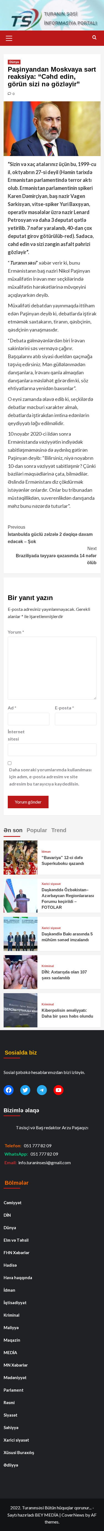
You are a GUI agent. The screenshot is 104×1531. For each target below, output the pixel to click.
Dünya (14, 62)
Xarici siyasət (51, 883)
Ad (12, 707)
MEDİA (10, 1352)
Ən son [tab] (13, 830)
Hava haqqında (18, 1277)
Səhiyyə (11, 1427)
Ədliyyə (11, 1464)
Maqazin (12, 1339)
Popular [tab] (37, 830)
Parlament (14, 1389)
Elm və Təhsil (16, 1240)
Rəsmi (9, 1402)
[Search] (94, 37)
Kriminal (48, 966)
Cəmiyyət (13, 1202)
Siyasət (10, 1414)
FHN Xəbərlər (16, 1252)
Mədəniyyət (15, 1377)
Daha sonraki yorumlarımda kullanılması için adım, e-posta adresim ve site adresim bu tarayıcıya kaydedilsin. (50, 776)
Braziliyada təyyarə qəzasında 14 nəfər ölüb (56, 555)
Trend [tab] (58, 830)
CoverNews (73, 1514)
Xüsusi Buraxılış (19, 1452)
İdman (46, 851)
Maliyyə (11, 1327)
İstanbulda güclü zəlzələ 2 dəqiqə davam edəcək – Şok (50, 534)
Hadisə (10, 1265)
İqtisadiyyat (15, 1302)
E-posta (64, 707)
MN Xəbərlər (16, 1364)
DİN (7, 1215)
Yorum (16, 631)
